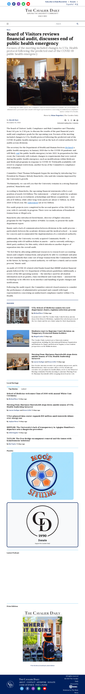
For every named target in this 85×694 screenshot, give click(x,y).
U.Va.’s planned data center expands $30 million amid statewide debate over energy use (40, 417)
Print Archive (35, 665)
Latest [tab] (23, 389)
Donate (73, 2)
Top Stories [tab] (13, 389)
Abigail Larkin (38, 336)
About (22, 682)
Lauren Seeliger (39, 362)
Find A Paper (41, 685)
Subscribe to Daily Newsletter (56, 2)
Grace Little (52, 362)
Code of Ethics (26, 685)
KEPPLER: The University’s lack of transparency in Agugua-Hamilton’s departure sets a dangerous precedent (40, 428)
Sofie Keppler (13, 432)
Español (69, 4)
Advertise (41, 682)
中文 (76, 4)
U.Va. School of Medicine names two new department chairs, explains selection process (54, 309)
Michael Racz (38, 313)
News (8, 30)
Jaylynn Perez (13, 421)
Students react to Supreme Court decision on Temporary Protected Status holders (53, 332)
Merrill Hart (13, 120)
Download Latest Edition (47, 665)
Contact (31, 682)
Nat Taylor (12, 444)
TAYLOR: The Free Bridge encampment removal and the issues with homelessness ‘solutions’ (39, 439)
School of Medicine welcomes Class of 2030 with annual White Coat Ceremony (39, 394)
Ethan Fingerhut (57, 115)
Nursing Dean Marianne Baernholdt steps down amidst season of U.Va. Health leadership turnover (54, 356)
